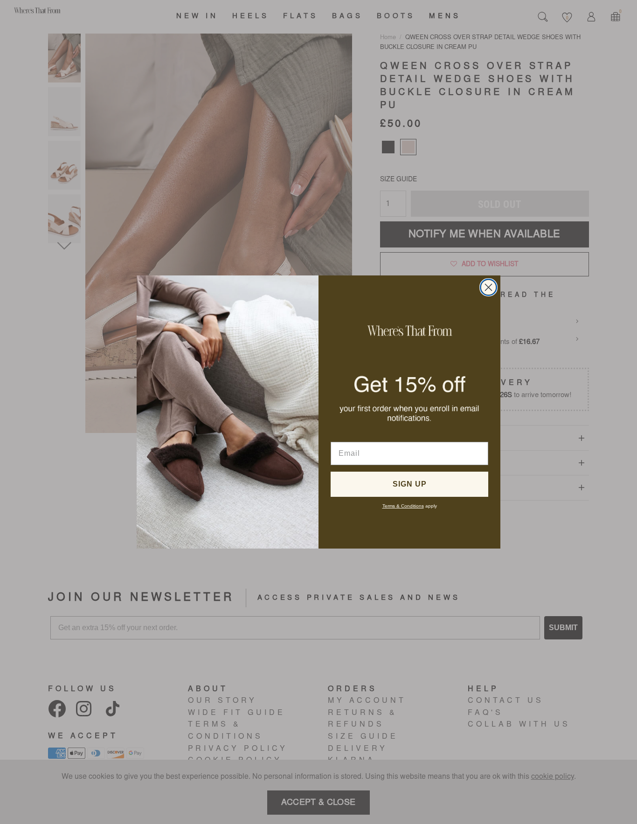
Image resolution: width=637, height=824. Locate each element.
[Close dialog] (488, 287)
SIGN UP (410, 484)
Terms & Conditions (403, 505)
